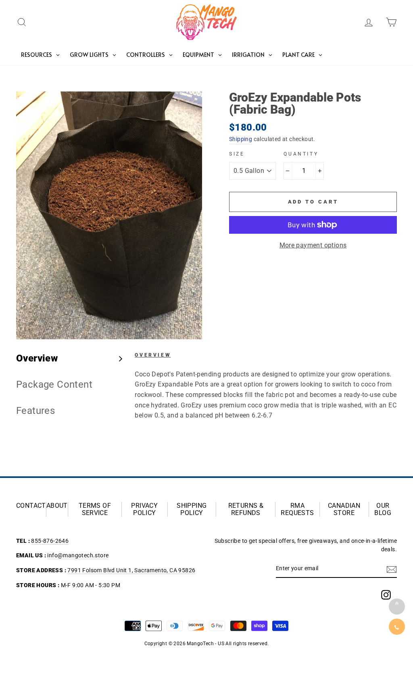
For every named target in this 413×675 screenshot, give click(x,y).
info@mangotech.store (77, 555)
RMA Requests (297, 509)
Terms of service (95, 509)
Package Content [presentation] (54, 384)
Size (236, 154)
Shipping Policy (191, 509)
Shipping (240, 139)
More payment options (313, 245)
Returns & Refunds (246, 509)
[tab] (69, 358)
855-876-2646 (50, 541)
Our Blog (382, 509)
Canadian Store (344, 509)
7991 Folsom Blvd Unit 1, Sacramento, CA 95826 (131, 570)
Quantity (301, 154)
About (57, 505)
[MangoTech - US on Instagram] (386, 595)
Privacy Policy (144, 509)
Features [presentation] (35, 410)
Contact (31, 505)
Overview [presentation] (37, 358)
